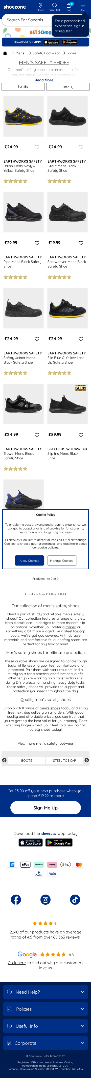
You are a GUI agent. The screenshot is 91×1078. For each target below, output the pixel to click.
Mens (19, 53)
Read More (44, 80)
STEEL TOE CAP (64, 760)
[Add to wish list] (36, 147)
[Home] (5, 53)
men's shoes (50, 708)
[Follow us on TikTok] (75, 900)
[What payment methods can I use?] (45, 869)
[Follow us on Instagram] (45, 900)
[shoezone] (14, 7)
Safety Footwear (46, 53)
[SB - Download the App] (45, 42)
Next (86, 760)
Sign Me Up (45, 808)
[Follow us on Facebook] (16, 900)
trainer (70, 627)
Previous (4, 760)
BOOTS (26, 760)
